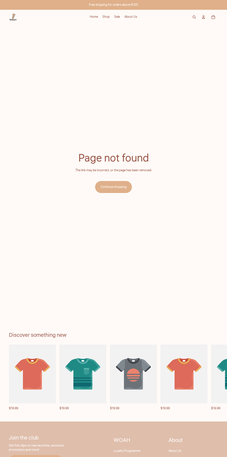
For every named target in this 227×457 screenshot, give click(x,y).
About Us (174, 451)
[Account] (203, 17)
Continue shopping (113, 187)
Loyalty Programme (127, 451)
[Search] (194, 17)
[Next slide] (213, 378)
